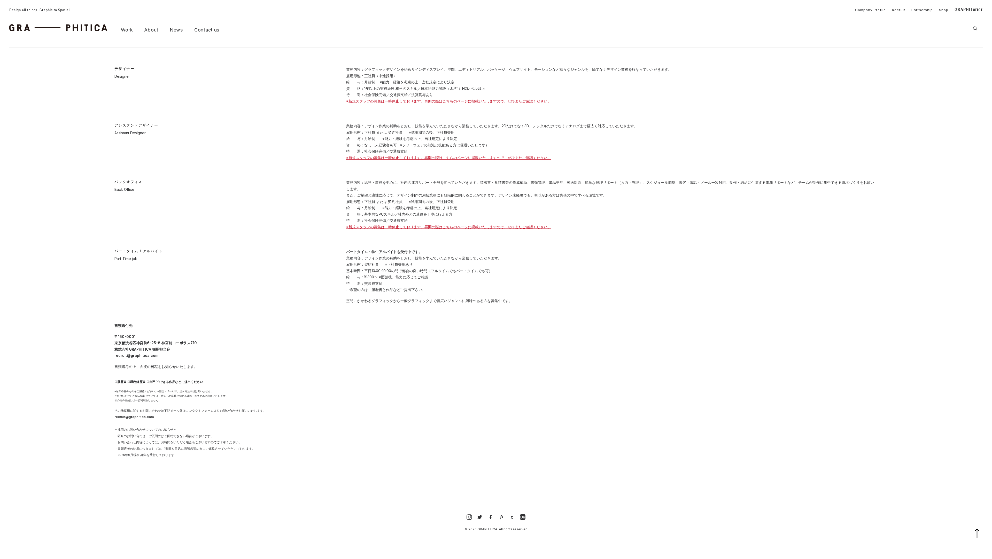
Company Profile (870, 10)
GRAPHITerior (969, 9)
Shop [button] (943, 10)
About (151, 30)
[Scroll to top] (980, 540)
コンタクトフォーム (200, 411)
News (176, 30)
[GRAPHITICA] (58, 27)
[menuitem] (868, 9)
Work (127, 30)
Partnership (922, 10)
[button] (975, 28)
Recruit (898, 10)
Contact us (206, 30)
